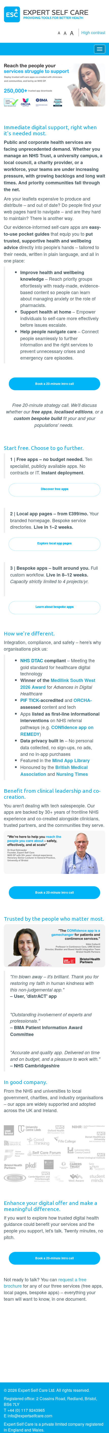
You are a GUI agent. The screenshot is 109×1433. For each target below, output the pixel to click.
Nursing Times (72, 774)
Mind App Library (71, 760)
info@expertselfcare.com (30, 1416)
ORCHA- (83, 700)
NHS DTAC (31, 660)
